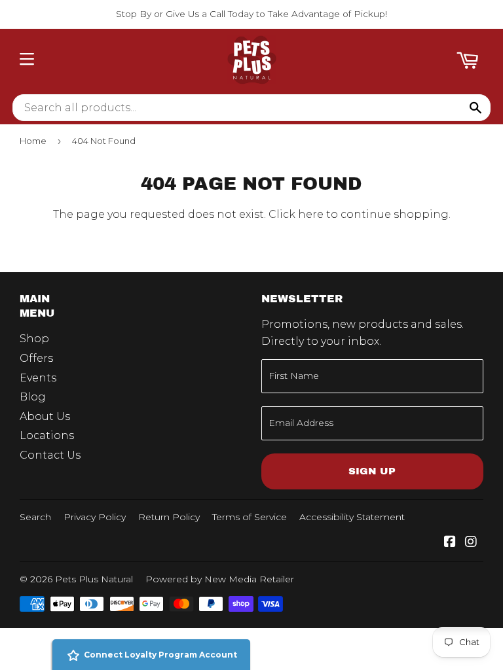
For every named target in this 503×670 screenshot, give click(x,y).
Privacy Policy (95, 517)
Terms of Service (249, 517)
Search (35, 517)
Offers (36, 358)
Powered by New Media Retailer (219, 579)
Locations (47, 435)
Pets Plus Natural (94, 579)
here (311, 214)
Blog (33, 397)
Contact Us (50, 455)
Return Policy (169, 517)
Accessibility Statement (352, 517)
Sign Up (372, 471)
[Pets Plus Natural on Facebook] (450, 543)
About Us (45, 416)
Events (38, 378)
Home (33, 140)
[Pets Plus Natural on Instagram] (471, 543)
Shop (34, 338)
